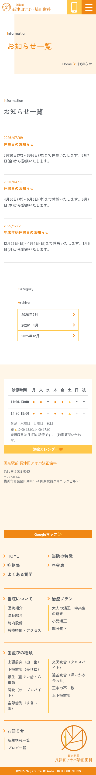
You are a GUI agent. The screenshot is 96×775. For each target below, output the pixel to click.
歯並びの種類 (20, 652)
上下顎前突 (61, 695)
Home (67, 63)
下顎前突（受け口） (24, 669)
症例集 (13, 565)
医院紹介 (15, 608)
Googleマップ (45, 534)
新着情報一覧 (19, 740)
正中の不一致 (63, 688)
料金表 (58, 565)
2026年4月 (29, 325)
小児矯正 (59, 621)
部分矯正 (59, 628)
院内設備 (15, 623)
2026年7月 (29, 314)
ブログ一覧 (17, 747)
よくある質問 (20, 574)
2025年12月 (30, 335)
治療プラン (62, 599)
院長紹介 (15, 615)
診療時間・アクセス (24, 630)
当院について (20, 599)
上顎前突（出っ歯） (24, 662)
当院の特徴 (62, 556)
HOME (13, 556)
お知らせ (15, 731)
